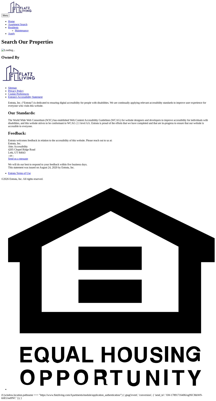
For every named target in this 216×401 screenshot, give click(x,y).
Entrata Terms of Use (19, 173)
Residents (13, 27)
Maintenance (22, 30)
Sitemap (12, 87)
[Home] (19, 12)
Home (11, 21)
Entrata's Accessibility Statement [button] (25, 97)
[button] (111, 389)
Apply (11, 33)
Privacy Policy (16, 90)
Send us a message (18, 158)
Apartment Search (17, 24)
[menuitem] (111, 21)
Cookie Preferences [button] (18, 93)
